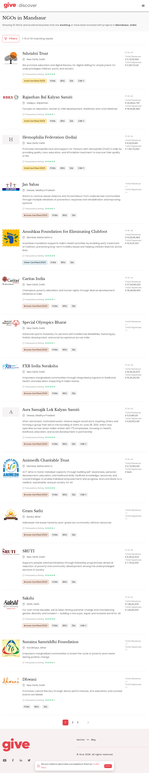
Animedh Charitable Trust (45, 460)
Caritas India (33, 279)
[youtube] (4, 761)
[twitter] (29, 761)
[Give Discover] (19, 6)
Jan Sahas (30, 184)
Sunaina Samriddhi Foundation (50, 642)
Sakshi (28, 598)
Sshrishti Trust (35, 53)
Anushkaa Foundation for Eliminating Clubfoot (64, 231)
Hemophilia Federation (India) (49, 137)
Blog (93, 739)
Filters (12, 38)
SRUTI (28, 551)
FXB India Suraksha (40, 366)
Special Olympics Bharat (44, 322)
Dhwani (29, 679)
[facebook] (12, 761)
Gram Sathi (32, 511)
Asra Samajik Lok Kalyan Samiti (50, 410)
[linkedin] (21, 761)
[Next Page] (86, 722)
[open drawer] (143, 5)
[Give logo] (37, 744)
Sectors (81, 739)
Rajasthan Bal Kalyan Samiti (47, 97)
